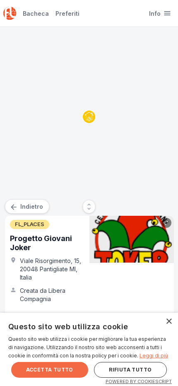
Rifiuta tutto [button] (130, 370)
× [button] (169, 321)
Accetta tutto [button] (49, 370)
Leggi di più (154, 355)
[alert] (89, 349)
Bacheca (36, 13)
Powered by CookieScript (139, 381)
